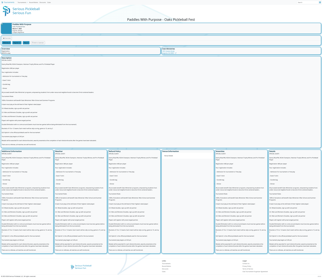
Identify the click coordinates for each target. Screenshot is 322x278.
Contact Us (246, 263)
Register (16, 43)
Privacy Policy (247, 266)
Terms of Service (248, 269)
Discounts (42, 2)
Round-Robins (33, 2)
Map (25, 43)
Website (5, 43)
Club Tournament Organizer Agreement (255, 271)
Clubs (49, 2)
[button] (320, 2)
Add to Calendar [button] (39, 43)
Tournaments (9, 2)
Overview (8, 38)
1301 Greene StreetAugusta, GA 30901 (168, 52)
